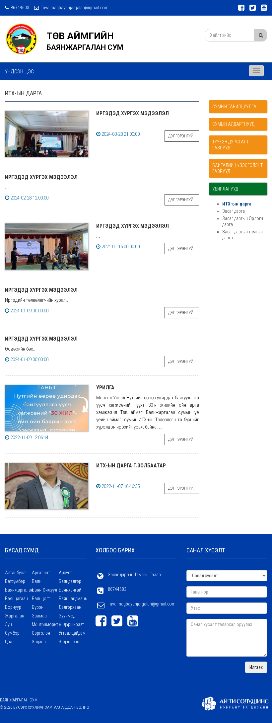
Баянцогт (41, 598)
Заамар (39, 615)
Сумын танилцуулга (234, 106)
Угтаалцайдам (72, 633)
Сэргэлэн (41, 633)
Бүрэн (37, 607)
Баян (36, 581)
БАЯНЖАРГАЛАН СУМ (84, 47)
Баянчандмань (72, 598)
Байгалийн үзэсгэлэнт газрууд (237, 168)
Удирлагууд (225, 189)
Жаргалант (15, 615)
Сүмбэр (12, 633)
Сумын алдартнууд (233, 124)
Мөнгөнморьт (45, 624)
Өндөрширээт (71, 624)
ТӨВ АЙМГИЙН (80, 36)
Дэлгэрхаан (70, 607)
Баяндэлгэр (70, 581)
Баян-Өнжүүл (44, 590)
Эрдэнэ (39, 641)
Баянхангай (70, 590)
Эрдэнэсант (70, 641)
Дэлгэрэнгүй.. (181, 136)
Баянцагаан (16, 598)
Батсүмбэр (15, 581)
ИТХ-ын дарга (236, 203)
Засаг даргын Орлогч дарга (242, 221)
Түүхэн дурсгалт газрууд (230, 144)
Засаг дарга (233, 211)
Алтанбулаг (16, 572)
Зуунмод (67, 615)
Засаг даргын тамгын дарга (242, 234)
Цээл (10, 641)
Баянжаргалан (18, 590)
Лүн (8, 624)
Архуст (65, 572)
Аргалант (41, 572)
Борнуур (13, 607)
